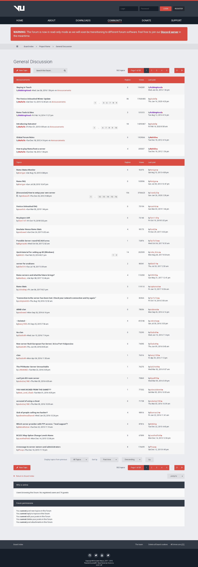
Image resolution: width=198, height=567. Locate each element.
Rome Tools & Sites (25, 112)
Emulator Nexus (98, 561)
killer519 (21, 267)
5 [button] (166, 70)
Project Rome (44, 47)
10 (116, 128)
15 (112, 197)
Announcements (64, 90)
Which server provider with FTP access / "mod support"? (42, 424)
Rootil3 (153, 229)
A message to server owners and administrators (38, 447)
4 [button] (161, 70)
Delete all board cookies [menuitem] (158, 545)
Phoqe (21, 450)
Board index (18, 545)
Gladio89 (22, 335)
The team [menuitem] (139, 545)
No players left (23, 218)
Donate (146, 20)
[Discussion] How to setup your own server (35, 193)
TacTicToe (154, 241)
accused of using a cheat (27, 401)
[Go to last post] (162, 87)
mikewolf (25, 196)
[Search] (64, 70)
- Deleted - (21, 321)
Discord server (169, 31)
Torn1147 (22, 221)
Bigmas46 (22, 244)
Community (115, 20)
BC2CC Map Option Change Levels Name (34, 435)
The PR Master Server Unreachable (32, 367)
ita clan (19, 332)
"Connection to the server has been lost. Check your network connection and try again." (56, 298)
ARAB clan (21, 309)
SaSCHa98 (154, 367)
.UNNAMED (23, 370)
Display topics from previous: (62, 460)
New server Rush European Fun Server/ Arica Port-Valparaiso (44, 344)
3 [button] (156, 70)
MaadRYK (154, 378)
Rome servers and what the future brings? (35, 275)
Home (19, 20)
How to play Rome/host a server (30, 149)
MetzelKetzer (23, 427)
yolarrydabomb (156, 390)
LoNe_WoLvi (154, 252)
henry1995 (22, 324)
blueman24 (154, 413)
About (52, 20)
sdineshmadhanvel (26, 415)
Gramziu (111, 563)
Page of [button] (136, 70)
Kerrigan (21, 173)
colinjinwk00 (23, 301)
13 (104, 197)
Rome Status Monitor (25, 170)
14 (108, 197)
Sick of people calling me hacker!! (32, 412)
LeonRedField (24, 438)
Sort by (101, 460)
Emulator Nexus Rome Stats (28, 229)
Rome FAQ (21, 181)
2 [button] (151, 70)
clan (18, 355)
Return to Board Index (25, 476)
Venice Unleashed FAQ (26, 206)
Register (179, 9)
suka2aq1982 (24, 381)
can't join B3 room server (27, 378)
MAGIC (21, 255)
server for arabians (25, 264)
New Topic (23, 70)
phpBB (94, 563)
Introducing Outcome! (26, 124)
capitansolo (154, 287)
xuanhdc (22, 209)
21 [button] (177, 70)
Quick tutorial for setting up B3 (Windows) (35, 252)
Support (176, 20)
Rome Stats (21, 286)
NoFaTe (21, 102)
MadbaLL (22, 278)
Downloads (83, 20)
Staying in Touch (23, 87)
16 (116, 197)
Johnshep (22, 290)
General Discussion (64, 47)
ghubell (153, 99)
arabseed (22, 232)
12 (100, 197)
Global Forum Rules (25, 137)
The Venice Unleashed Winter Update (33, 99)
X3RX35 (153, 275)
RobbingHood (24, 90)
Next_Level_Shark (25, 393)
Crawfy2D (154, 193)
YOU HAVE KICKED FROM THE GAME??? (33, 390)
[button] (182, 70)
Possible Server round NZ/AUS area (32, 241)
